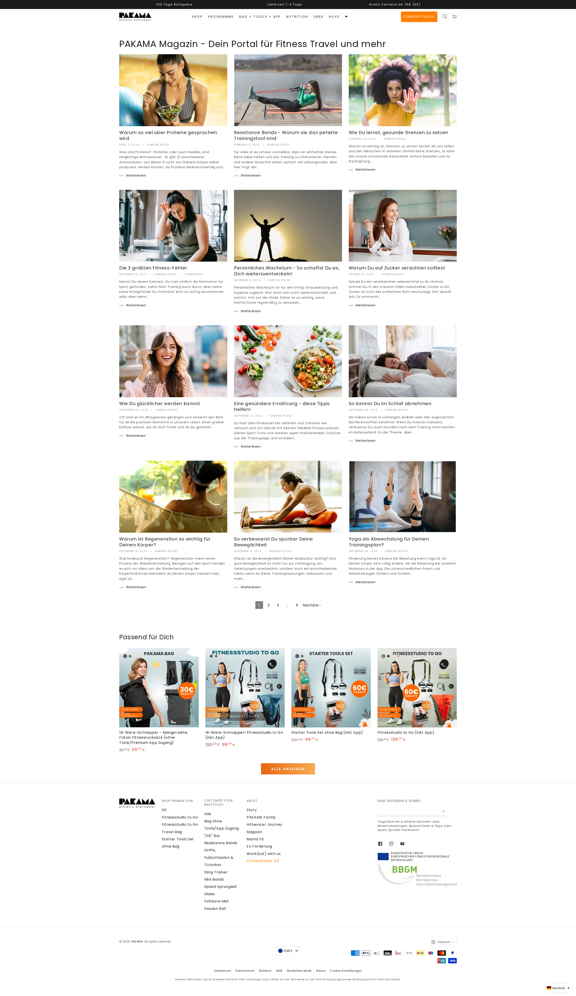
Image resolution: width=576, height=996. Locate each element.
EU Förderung (259, 846)
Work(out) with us (264, 853)
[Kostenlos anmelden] (443, 811)
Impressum (222, 971)
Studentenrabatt (299, 971)
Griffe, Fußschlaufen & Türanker (219, 857)
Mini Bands (214, 879)
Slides (209, 894)
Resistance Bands (221, 843)
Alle (207, 814)
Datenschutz (245, 971)
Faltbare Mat (216, 901)
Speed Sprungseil (220, 886)
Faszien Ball (215, 908)
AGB (279, 971)
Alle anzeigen (288, 769)
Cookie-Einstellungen (346, 971)
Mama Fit (255, 839)
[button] (445, 16)
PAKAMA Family (261, 817)
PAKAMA (137, 941)
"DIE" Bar (212, 835)
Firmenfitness (419, 16)
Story (252, 809)
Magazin (254, 831)
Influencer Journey (264, 824)
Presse (321, 971)
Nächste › (311, 605)
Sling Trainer (216, 872)
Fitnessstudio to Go (180, 817)
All (164, 809)
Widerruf (265, 971)
